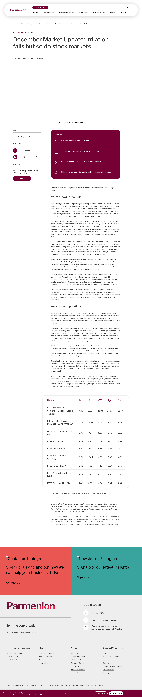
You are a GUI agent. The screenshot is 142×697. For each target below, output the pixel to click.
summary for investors (100, 188)
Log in (126, 7)
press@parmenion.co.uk (28, 157)
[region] (71, 693)
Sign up (22, 178)
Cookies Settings (100, 693)
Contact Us (123, 12)
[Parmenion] (18, 10)
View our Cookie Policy (36, 695)
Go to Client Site (40, 7)
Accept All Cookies (116, 693)
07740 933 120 (25, 150)
